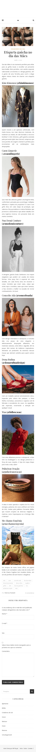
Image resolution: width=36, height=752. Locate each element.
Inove (4, 717)
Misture (4, 721)
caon (9, 580)
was (16, 588)
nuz (27, 586)
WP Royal (15, 748)
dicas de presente (8, 583)
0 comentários (29, 593)
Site (3, 633)
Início (21, 748)
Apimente (5, 704)
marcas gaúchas (18, 586)
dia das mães (27, 580)
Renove (4, 730)
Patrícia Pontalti (10, 593)
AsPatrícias (18, 7)
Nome (4, 614)
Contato (30, 748)
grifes (4, 586)
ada (4, 580)
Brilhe (4, 708)
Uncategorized (7, 735)
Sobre (25, 748)
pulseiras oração (7, 588)
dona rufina (19, 583)
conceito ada (17, 580)
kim (10, 586)
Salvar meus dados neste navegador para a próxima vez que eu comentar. (16, 646)
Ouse (3, 726)
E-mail (4, 623)
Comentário (6, 651)
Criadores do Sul (18, 49)
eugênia (27, 583)
